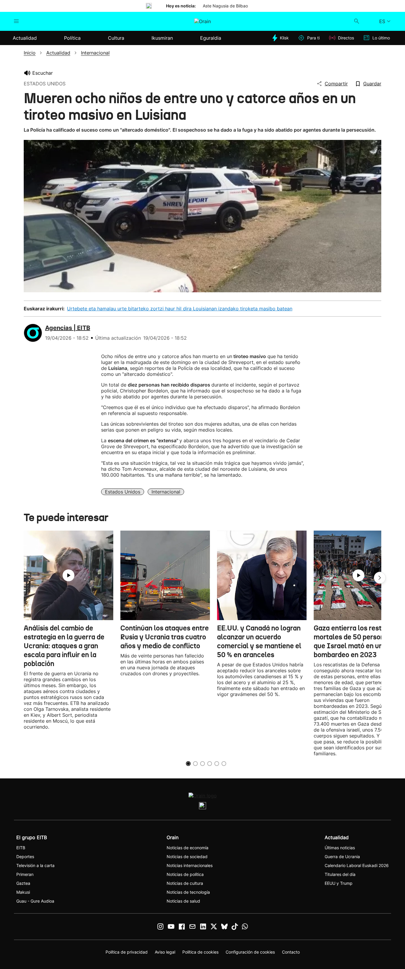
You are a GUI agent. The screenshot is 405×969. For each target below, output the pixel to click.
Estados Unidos (122, 492)
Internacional (166, 492)
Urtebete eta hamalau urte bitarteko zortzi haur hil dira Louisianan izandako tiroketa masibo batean (179, 309)
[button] (380, 578)
